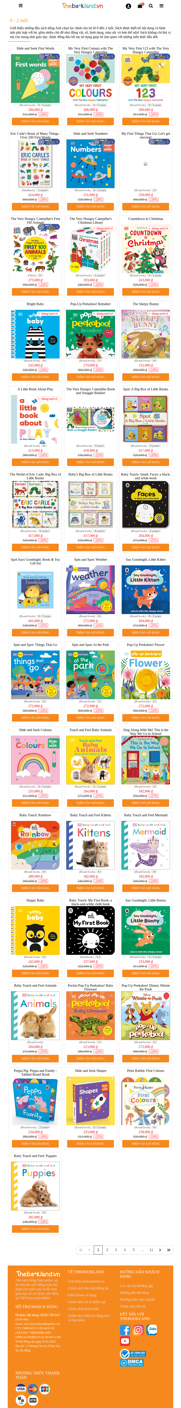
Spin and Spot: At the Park (90, 645)
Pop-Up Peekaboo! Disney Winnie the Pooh (146, 987)
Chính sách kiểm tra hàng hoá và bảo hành (88, 1318)
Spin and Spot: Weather (90, 559)
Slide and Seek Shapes (90, 1071)
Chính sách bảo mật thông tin (88, 1288)
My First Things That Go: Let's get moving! (145, 135)
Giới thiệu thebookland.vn (86, 1281)
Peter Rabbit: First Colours (145, 1071)
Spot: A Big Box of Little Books (145, 389)
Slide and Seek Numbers (90, 133)
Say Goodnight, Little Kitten (146, 559)
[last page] (168, 1250)
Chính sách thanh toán (83, 1309)
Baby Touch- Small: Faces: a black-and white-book (146, 476)
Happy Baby (35, 900)
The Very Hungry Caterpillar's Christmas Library (91, 220)
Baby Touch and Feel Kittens (90, 815)
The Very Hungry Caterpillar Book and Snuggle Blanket (90, 391)
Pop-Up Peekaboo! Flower (145, 645)
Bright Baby (35, 304)
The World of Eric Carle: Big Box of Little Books (35, 476)
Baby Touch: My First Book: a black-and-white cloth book (90, 902)
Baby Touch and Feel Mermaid (146, 815)
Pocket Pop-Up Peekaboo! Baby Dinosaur (90, 987)
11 (151, 1250)
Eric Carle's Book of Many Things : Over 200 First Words (35, 135)
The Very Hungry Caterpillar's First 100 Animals (35, 220)
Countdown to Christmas (145, 219)
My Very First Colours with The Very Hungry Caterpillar (90, 50)
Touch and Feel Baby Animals (90, 730)
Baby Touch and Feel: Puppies (35, 1156)
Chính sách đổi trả (132, 1306)
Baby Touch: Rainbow (35, 815)
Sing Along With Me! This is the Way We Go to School (145, 732)
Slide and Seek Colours (35, 730)
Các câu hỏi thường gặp (136, 1286)
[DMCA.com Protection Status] (132, 1362)
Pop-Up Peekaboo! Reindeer (90, 304)
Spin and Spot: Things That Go (35, 645)
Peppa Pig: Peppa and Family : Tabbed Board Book (35, 1072)
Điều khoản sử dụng (82, 1295)
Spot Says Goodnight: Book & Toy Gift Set (35, 561)
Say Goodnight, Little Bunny (145, 900)
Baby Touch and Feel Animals (35, 985)
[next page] (160, 1250)
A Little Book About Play (35, 389)
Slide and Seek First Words (35, 48)
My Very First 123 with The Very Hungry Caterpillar (146, 50)
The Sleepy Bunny (146, 304)
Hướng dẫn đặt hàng (134, 1292)
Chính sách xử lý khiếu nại (86, 1302)
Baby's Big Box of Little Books (90, 474)
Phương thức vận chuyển (137, 1299)
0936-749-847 (50, 1315)
